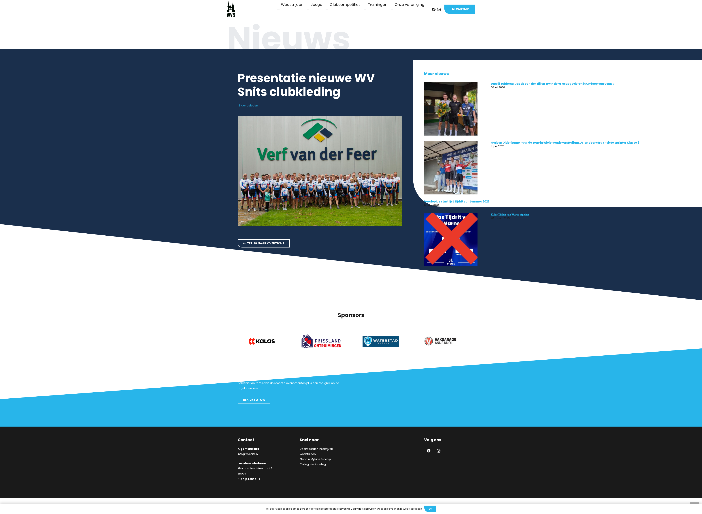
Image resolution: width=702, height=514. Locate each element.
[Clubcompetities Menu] (327, 9)
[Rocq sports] (440, 341)
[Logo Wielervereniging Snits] (231, 9)
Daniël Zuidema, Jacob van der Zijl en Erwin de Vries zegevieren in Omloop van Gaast (552, 84)
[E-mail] (242, 259)
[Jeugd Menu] (308, 9)
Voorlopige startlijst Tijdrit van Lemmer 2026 (457, 201)
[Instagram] (439, 10)
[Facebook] (434, 9)
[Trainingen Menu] (365, 9)
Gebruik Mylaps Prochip (315, 459)
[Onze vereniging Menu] (392, 9)
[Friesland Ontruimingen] (262, 341)
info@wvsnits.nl (248, 454)
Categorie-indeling (313, 464)
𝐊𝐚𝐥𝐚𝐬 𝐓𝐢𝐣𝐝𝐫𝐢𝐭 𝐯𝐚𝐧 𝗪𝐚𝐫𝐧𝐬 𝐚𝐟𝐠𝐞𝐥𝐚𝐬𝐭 (510, 214)
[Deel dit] (250, 259)
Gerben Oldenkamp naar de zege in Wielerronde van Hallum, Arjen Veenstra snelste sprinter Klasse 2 (565, 143)
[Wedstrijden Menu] (278, 9)
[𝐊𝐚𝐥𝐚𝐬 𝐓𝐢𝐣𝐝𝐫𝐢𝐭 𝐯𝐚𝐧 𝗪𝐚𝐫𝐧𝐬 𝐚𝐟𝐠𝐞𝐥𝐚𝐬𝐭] (451, 239)
